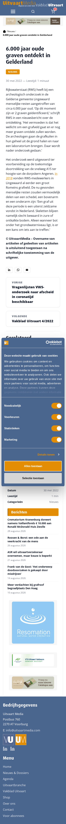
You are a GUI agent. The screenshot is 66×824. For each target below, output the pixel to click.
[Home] (4, 31)
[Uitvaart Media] (33, 4)
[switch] (56, 417)
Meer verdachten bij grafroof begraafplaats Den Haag (26, 586)
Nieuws (11, 31)
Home (7, 767)
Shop (6, 797)
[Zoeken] (33, 11)
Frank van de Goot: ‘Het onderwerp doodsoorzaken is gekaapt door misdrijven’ (30, 570)
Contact (8, 810)
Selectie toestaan (33, 478)
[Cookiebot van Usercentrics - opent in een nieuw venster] (46, 343)
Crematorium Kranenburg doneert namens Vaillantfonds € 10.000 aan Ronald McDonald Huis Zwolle (29, 523)
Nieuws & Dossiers (16, 773)
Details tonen (46, 454)
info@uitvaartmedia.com (23, 730)
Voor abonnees (13, 816)
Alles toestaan (33, 466)
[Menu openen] (13, 11)
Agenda (8, 779)
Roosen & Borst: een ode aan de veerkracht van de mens (28, 539)
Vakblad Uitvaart (14, 791)
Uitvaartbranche (14, 785)
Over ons (9, 804)
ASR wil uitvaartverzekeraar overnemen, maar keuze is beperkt (30, 553)
